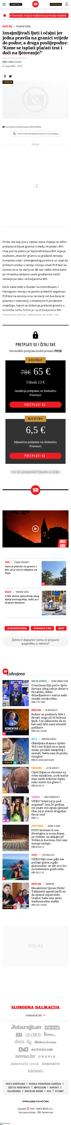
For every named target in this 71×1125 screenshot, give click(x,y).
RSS (49, 1091)
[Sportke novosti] (19, 1034)
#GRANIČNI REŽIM (17, 628)
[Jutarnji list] (26, 1027)
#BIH (61, 628)
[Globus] (33, 1034)
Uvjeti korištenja (15, 1083)
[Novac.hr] (25, 1056)
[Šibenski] (35, 1071)
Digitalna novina (34, 1091)
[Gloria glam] (29, 1041)
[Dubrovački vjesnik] (25, 1063)
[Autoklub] (42, 1049)
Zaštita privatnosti (19, 1087)
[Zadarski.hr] (51, 1063)
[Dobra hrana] (45, 1041)
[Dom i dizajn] (23, 1049)
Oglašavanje (14, 1091)
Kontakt (54, 1087)
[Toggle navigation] (4, 4)
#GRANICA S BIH (42, 628)
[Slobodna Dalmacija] (35, 4)
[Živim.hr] (50, 1034)
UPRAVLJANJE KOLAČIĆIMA (35, 1101)
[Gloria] (19, 1041)
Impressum (40, 1087)
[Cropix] (47, 1056)
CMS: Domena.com (45, 1112)
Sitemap (59, 1091)
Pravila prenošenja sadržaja (45, 1083)
